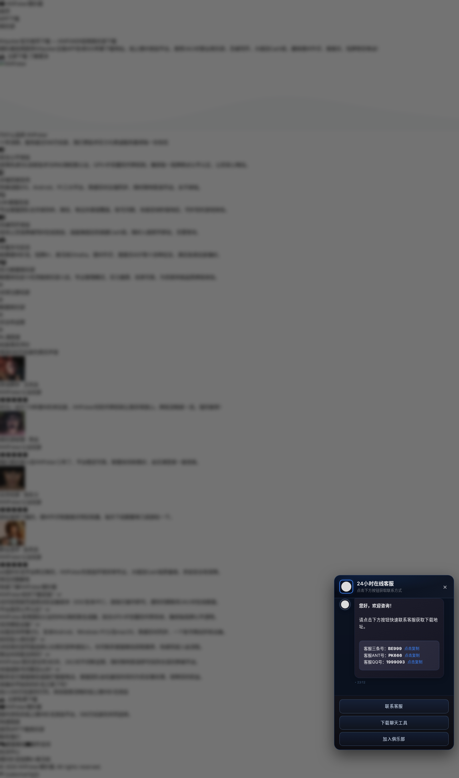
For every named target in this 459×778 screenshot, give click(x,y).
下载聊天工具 (394, 722)
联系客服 (394, 706)
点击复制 (411, 648)
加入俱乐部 (394, 738)
